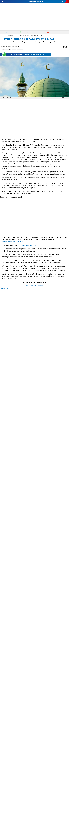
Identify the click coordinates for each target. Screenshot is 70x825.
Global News (16, 35)
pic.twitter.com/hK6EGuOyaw (12, 242)
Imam (14, 49)
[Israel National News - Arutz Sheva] (35, 1)
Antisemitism (6, 49)
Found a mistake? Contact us (34, 285)
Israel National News (7, 35)
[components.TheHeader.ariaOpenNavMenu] (11, 1)
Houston (20, 49)
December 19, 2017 (29, 245)
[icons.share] (67, 1)
